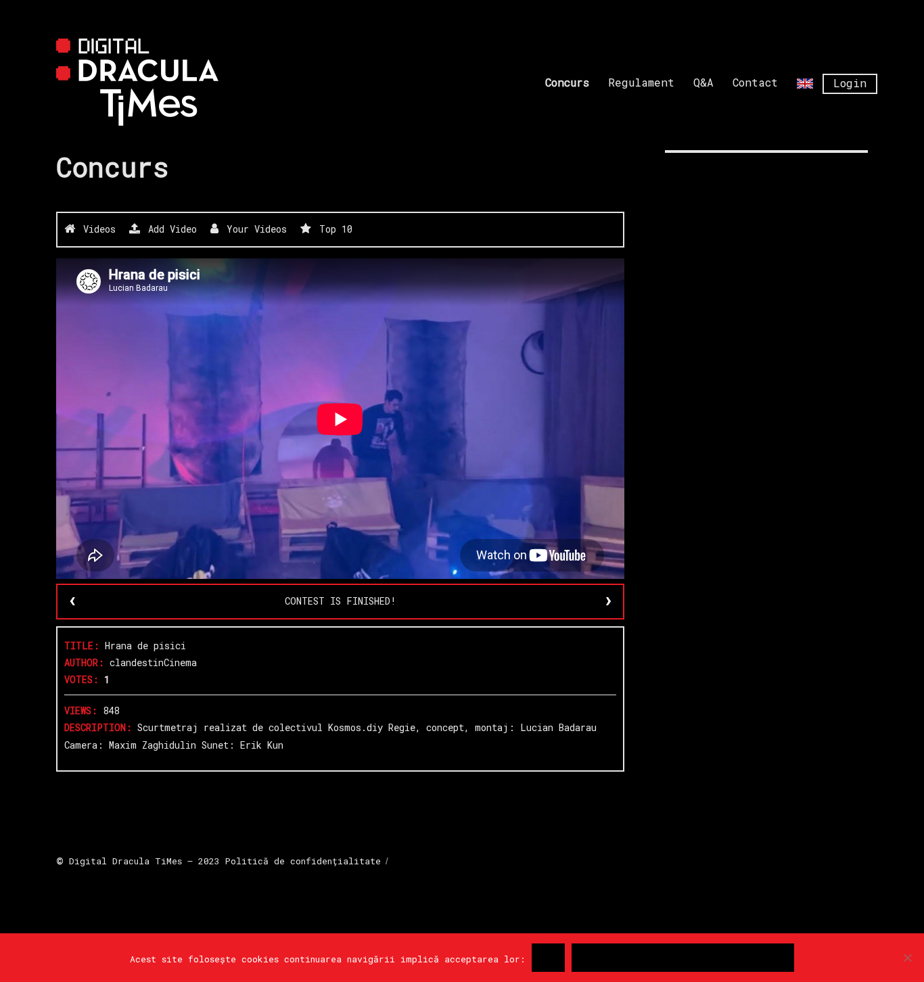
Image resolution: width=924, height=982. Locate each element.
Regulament (641, 82)
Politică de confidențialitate (303, 861)
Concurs (567, 82)
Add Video (170, 229)
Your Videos (254, 229)
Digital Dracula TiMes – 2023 (144, 861)
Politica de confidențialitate (683, 958)
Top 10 (333, 229)
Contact (755, 82)
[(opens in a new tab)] (750, 181)
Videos (97, 229)
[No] (907, 957)
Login (850, 83)
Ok (548, 958)
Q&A (703, 82)
